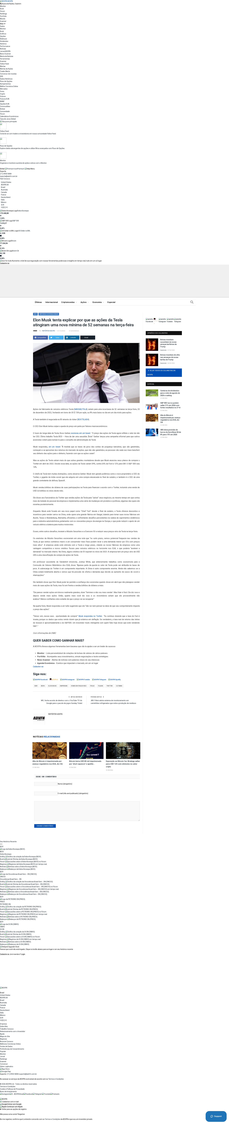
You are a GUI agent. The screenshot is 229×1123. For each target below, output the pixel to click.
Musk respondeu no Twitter (90, 616)
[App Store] (5, 1069)
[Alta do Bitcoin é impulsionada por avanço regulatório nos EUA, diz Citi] (49, 750)
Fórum (2, 11)
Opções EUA (4, 104)
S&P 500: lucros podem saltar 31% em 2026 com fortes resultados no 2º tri (170, 405)
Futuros (3, 96)
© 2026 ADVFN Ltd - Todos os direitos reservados (18, 1084)
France (3, 195)
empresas (63, 686)
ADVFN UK (5, 185)
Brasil (3, 187)
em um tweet (54, 447)
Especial (111, 302)
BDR (35, 314)
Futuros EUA (4, 99)
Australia (4, 190)
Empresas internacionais (48, 314)
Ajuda (2, 1034)
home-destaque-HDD (78, 686)
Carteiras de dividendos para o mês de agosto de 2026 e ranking (170, 393)
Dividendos (4, 41)
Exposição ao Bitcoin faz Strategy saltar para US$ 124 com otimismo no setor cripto (123, 764)
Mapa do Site (5, 1036)
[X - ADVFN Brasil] (17, 1094)
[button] (10, 1104)
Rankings (3, 14)
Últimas (38, 302)
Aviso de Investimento (8, 1091)
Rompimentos (5, 84)
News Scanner (5, 54)
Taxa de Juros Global (8, 119)
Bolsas (2, 109)
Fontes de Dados (6, 1046)
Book (2, 9)
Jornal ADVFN (5, 51)
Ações (84, 302)
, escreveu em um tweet (80, 433)
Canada (4, 192)
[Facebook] (28, 1094)
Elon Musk (52, 686)
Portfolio (3, 16)
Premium (20, 169)
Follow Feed (4, 64)
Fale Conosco (5, 179)
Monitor (3, 6)
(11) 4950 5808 (5, 174)
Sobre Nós (4, 1026)
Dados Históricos (6, 79)
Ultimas (119, 686)
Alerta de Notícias (6, 56)
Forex (2, 91)
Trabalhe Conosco (7, 1029)
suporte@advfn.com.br (8, 176)
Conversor (4, 1064)
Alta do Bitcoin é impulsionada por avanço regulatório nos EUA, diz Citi (170, 418)
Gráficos (3, 34)
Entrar (2, 169)
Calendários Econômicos (9, 116)
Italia (3, 200)
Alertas (2, 66)
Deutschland (5, 197)
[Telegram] (37, 1094)
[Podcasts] (54, 1094)
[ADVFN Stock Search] (1, 4)
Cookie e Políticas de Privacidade (12, 1089)
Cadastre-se (4, 263)
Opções (3, 36)
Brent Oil (15, 251)
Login (23, 954)
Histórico (3, 44)
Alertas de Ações (6, 69)
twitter (110, 686)
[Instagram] (5, 1094)
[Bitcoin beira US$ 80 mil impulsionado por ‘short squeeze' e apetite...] (86, 750)
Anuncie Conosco (6, 1041)
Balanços (3, 39)
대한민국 (4, 207)
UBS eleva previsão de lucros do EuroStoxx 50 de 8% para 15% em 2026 (170, 432)
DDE (1, 76)
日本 (2, 205)
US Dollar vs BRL (24, 231)
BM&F (2, 101)
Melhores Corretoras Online (10, 1044)
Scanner (3, 21)
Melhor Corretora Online (9, 86)
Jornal (2, 1056)
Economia (97, 302)
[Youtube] (46, 1094)
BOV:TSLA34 (83, 419)
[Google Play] (5, 1071)
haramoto (163, 350)
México (3, 202)
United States (6, 182)
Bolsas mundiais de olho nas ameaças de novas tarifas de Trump (170, 357)
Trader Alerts (5, 71)
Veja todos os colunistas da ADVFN (161, 373)
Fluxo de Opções (6, 81)
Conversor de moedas (8, 74)
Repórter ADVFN (48, 331)
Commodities (5, 106)
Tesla (92, 686)
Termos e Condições (56, 1079)
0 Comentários (74, 331)
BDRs (43, 686)
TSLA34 (100, 686)
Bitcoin (13, 241)
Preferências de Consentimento (12, 1049)
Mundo (2, 19)
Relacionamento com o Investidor (12, 1031)
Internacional (51, 302)
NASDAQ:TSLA (80, 409)
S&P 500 (15, 221)
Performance (5, 46)
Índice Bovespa (23, 211)
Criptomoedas (68, 302)
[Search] (192, 302)
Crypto (2, 94)
